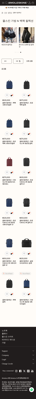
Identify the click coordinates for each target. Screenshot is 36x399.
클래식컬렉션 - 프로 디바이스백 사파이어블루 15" (9, 263)
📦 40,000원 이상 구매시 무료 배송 (17, 7)
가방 (5, 12)
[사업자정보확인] (25, 386)
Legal (4, 359)
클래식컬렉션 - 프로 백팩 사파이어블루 (9, 142)
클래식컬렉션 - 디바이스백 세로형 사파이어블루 (26, 302)
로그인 (29, 3)
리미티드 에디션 (8, 340)
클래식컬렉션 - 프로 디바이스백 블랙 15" (26, 222)
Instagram (16, 371)
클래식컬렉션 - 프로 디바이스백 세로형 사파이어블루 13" (9, 223)
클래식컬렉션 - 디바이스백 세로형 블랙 (26, 142)
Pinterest (28, 371)
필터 (5, 61)
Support (5, 351)
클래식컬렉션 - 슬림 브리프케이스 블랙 (26, 262)
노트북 (4, 331)
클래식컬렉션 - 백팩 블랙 (9, 301)
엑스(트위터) (24, 371)
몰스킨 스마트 (7, 337)
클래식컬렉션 (17, 12)
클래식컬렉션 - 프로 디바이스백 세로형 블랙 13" (26, 182)
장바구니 (33, 3)
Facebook (20, 371)
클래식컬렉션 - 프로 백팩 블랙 (26, 104)
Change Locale (7, 364)
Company (5, 355)
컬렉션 (10, 12)
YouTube (32, 371)
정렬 (17, 61)
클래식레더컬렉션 (25, 45)
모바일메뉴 (3, 3)
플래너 (4, 334)
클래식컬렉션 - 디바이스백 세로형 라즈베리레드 (9, 182)
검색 (6, 3)
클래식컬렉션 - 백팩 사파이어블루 (9, 104)
